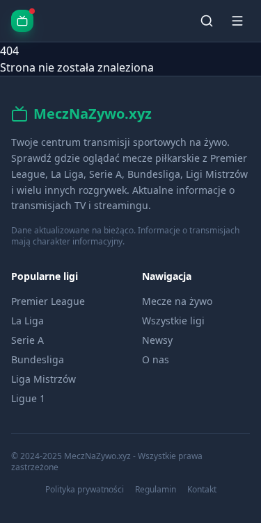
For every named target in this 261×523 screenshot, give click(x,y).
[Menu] (237, 20)
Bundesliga (37, 359)
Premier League (48, 301)
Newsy (157, 340)
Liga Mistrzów (43, 378)
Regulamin (155, 489)
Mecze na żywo (177, 301)
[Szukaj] (206, 20)
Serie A (27, 340)
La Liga (27, 320)
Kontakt (201, 489)
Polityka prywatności (84, 489)
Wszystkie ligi (173, 320)
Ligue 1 (28, 398)
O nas (155, 359)
